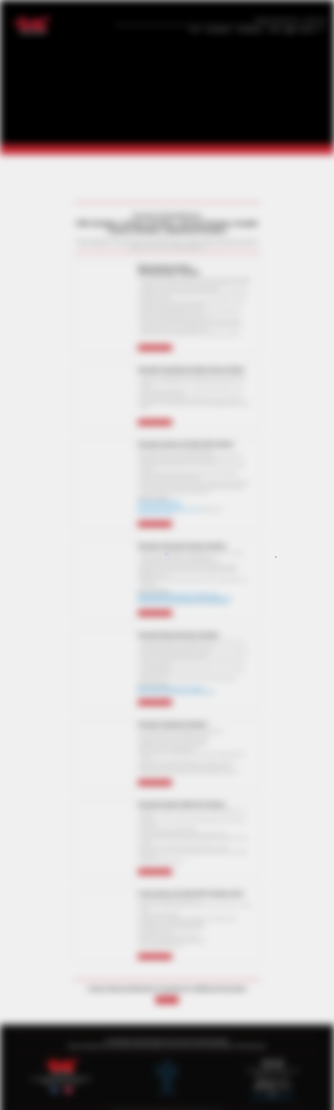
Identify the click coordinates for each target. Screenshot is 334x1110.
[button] (322, 494)
